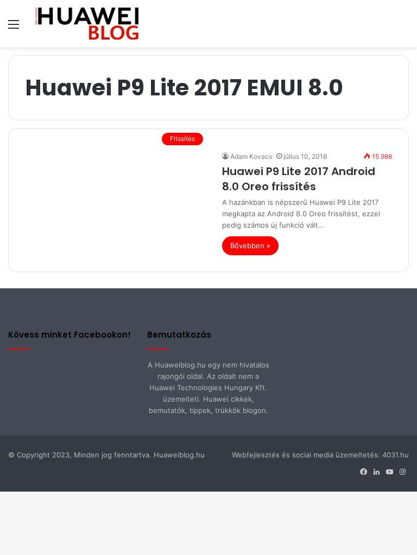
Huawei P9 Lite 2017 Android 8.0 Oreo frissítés (298, 179)
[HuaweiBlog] (86, 24)
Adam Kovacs (251, 156)
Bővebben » (250, 245)
